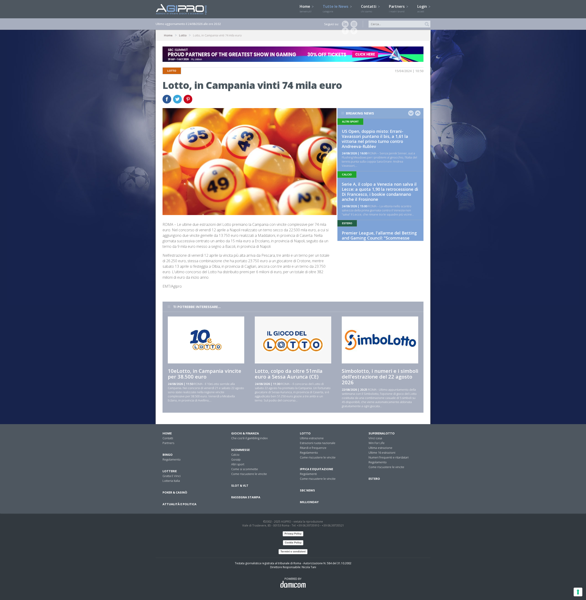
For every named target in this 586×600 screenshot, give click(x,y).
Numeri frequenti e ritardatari (389, 457)
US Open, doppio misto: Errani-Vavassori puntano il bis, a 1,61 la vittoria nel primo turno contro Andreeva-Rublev (375, 138)
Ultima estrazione (312, 438)
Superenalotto (382, 433)
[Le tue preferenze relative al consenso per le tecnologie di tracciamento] (578, 592)
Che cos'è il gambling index (249, 438)
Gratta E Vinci (172, 476)
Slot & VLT (239, 485)
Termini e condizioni (293, 551)
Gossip (236, 459)
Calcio (235, 455)
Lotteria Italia (171, 481)
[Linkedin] (344, 24)
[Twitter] (353, 30)
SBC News (307, 490)
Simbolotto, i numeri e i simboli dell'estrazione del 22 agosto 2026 (380, 376)
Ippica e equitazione (316, 469)
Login (422, 8)
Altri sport (237, 464)
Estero (374, 479)
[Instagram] (353, 24)
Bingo (168, 455)
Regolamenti (308, 474)
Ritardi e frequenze (313, 448)
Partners (397, 8)
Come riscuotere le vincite (249, 474)
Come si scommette (244, 469)
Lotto (183, 35)
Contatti (369, 8)
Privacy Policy (293, 533)
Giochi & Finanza (245, 433)
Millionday (309, 502)
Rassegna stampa (245, 497)
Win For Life (377, 443)
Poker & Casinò (175, 492)
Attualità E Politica (179, 504)
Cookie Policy (293, 542)
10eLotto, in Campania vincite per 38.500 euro (204, 373)
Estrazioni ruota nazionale (317, 443)
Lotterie (170, 471)
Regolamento (172, 459)
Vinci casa (375, 438)
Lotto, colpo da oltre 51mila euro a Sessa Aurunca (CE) (289, 373)
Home (306, 8)
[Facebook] (344, 30)
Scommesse (240, 450)
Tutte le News (336, 8)
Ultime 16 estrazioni (382, 452)
